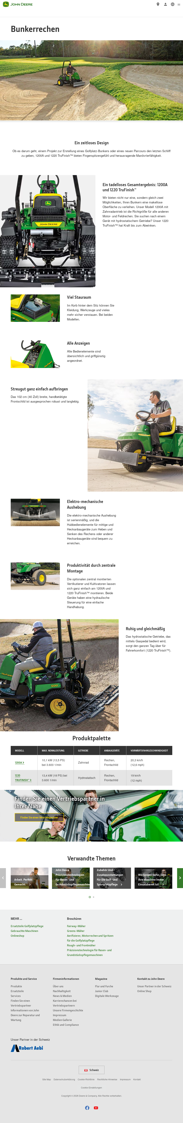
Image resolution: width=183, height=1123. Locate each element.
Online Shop (144, 991)
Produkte (16, 986)
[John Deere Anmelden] (165, 4)
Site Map (46, 1079)
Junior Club (101, 991)
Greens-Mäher (76, 931)
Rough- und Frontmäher (81, 945)
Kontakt (137, 1079)
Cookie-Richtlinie (86, 1079)
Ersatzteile (17, 991)
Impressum (59, 1015)
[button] (87, 1108)
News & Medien (62, 996)
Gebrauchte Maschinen (24, 931)
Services (16, 996)
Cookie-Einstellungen (91, 1087)
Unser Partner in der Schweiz (154, 986)
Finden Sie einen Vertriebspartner (39, 817)
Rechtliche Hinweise (107, 1079)
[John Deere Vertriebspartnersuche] (158, 4)
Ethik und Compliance (66, 1024)
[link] (172, 4)
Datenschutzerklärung (64, 1079)
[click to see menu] (179, 4)
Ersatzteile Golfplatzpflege (27, 926)
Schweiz (94, 1070)
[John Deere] (20, 4)
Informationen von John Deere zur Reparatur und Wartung (25, 1015)
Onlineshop (17, 935)
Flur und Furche (104, 986)
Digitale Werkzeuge (107, 996)
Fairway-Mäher (76, 926)
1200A (18, 762)
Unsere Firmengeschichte (68, 1010)
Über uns (58, 986)
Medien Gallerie (62, 1020)
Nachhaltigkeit (62, 991)
